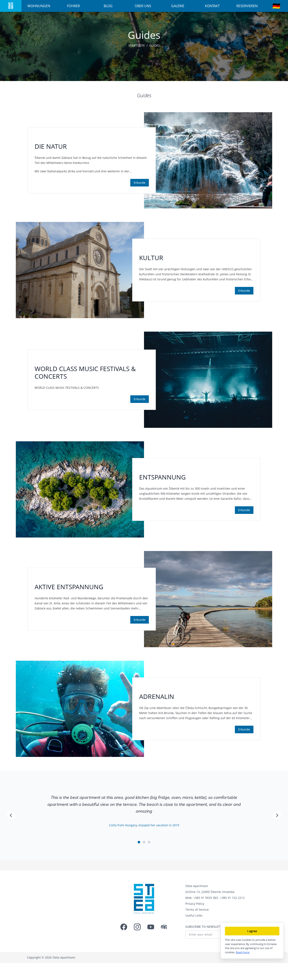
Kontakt (212, 6)
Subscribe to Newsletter (205, 927)
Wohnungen (38, 6)
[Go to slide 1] (139, 842)
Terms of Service (197, 910)
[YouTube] (150, 927)
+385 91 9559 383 (205, 898)
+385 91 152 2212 (232, 898)
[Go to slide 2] (144, 842)
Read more (242, 952)
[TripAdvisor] (164, 927)
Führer (73, 6)
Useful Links (193, 915)
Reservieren (247, 6)
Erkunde (139, 183)
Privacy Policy (194, 904)
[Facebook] (123, 927)
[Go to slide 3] (149, 842)
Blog (108, 6)
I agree (252, 931)
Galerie (177, 6)
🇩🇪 (276, 5)
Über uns (143, 6)
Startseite (136, 45)
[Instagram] (137, 927)
